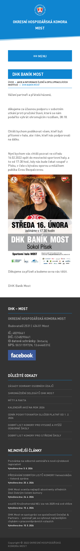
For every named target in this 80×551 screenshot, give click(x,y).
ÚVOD (11, 82)
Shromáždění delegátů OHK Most (31, 393)
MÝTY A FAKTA (17, 400)
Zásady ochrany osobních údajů (31, 386)
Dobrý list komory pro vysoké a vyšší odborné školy (35, 426)
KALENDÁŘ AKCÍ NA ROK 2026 (26, 407)
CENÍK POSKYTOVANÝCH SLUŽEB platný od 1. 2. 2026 (38, 416)
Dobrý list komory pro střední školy (34, 435)
